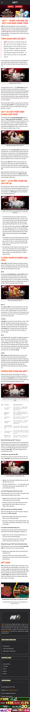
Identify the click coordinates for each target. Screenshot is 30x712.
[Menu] (2, 2)
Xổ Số (4, 669)
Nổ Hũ (4, 673)
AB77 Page (12, 687)
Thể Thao (5, 666)
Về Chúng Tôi (6, 646)
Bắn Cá (5, 671)
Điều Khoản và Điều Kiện (9, 651)
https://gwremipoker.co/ (12, 690)
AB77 (15, 2)
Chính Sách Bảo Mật (8, 648)
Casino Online (6, 664)
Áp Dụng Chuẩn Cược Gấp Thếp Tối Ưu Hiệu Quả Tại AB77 (15, 599)
